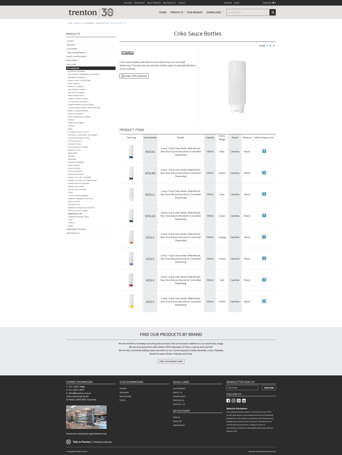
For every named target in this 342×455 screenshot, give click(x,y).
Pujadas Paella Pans (76, 186)
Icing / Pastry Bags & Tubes (79, 138)
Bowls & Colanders (75, 86)
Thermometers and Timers (78, 217)
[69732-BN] (131, 172)
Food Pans (71, 64)
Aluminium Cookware (76, 71)
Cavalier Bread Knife (76, 96)
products (176, 12)
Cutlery (70, 41)
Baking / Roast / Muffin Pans (79, 80)
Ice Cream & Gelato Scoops (79, 132)
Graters (71, 126)
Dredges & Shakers (75, 114)
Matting (71, 156)
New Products (169, 3)
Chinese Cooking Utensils (78, 99)
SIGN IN (176, 417)
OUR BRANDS (179, 388)
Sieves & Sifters (74, 202)
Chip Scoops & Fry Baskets (78, 102)
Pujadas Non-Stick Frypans (78, 183)
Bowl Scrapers (74, 84)
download (213, 12)
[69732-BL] (131, 151)
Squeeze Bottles (101, 23)
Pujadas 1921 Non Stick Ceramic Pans (82, 180)
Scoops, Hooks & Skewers (78, 196)
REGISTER (177, 421)
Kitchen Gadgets (74, 141)
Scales (70, 192)
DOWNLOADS (179, 396)
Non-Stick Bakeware (76, 162)
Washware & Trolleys (76, 229)
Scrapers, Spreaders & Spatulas (80, 199)
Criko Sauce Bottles (118, 23)
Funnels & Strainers (76, 123)
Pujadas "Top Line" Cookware (79, 177)
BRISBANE (124, 392)
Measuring (72, 159)
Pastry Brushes (74, 168)
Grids (70, 129)
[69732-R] (131, 279)
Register (228, 3)
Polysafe (128, 3)
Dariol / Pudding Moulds (78, 111)
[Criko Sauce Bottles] (237, 85)
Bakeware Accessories (76, 77)
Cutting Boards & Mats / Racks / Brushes (84, 108)
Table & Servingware (76, 52)
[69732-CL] (131, 194)
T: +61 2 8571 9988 (75, 386)
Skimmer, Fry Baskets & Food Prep (81, 208)
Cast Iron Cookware (76, 93)
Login (236, 3)
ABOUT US (177, 392)
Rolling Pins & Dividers (77, 190)
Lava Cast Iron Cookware (78, 147)
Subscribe (269, 388)
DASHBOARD (179, 425)
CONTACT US (179, 404)
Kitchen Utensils (74, 144)
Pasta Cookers (74, 165)
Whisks (70, 226)
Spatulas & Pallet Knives (78, 211)
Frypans (71, 120)
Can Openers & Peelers (77, 90)
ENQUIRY (269, 2)
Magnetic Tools (74, 150)
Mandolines (72, 153)
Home (163, 12)
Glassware (72, 49)
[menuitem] (128, 2)
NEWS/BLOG (178, 400)
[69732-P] (131, 258)
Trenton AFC (139, 3)
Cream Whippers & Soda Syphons (81, 105)
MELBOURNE (125, 396)
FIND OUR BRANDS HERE (171, 361)
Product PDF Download (135, 75)
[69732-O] (131, 237)
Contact (182, 3)
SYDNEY (123, 388)
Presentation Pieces (76, 174)
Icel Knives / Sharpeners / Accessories (82, 135)
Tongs (70, 220)
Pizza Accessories (75, 171)
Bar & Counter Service (77, 56)
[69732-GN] (131, 215)
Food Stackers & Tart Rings (79, 117)
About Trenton (154, 3)
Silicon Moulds (74, 205)
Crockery (71, 45)
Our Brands (195, 12)
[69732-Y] (131, 301)
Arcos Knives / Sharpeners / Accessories (83, 74)
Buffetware (72, 60)
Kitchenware (88, 23)
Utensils (71, 223)
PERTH (123, 400)
